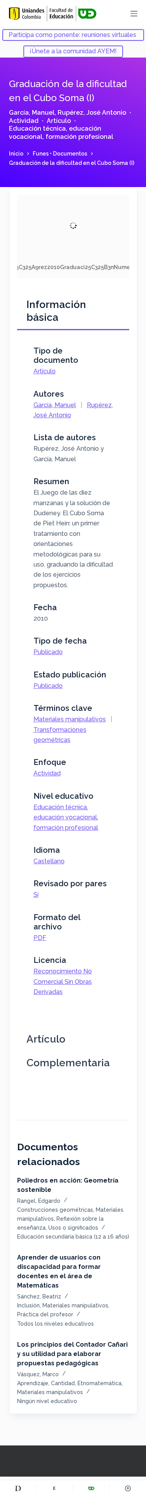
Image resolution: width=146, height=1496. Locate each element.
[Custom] (18, 1488)
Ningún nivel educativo (47, 1401)
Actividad (24, 120)
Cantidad (63, 1383)
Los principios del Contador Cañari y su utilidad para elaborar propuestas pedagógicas (72, 1354)
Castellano (49, 861)
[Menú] (133, 13)
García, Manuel (32, 112)
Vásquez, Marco (38, 1374)
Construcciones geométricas (55, 1210)
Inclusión (28, 1305)
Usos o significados (73, 1228)
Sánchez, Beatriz (39, 1296)
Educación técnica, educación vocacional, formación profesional (61, 132)
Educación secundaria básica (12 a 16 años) (73, 1237)
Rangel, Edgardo (38, 1201)
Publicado (48, 652)
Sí (36, 894)
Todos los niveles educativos (55, 1324)
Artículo (59, 120)
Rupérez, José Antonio (92, 112)
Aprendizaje (32, 1383)
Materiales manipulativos (69, 719)
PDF (39, 937)
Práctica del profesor (45, 1314)
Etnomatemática (99, 1383)
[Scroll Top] (128, 1488)
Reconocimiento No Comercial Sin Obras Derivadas (62, 982)
